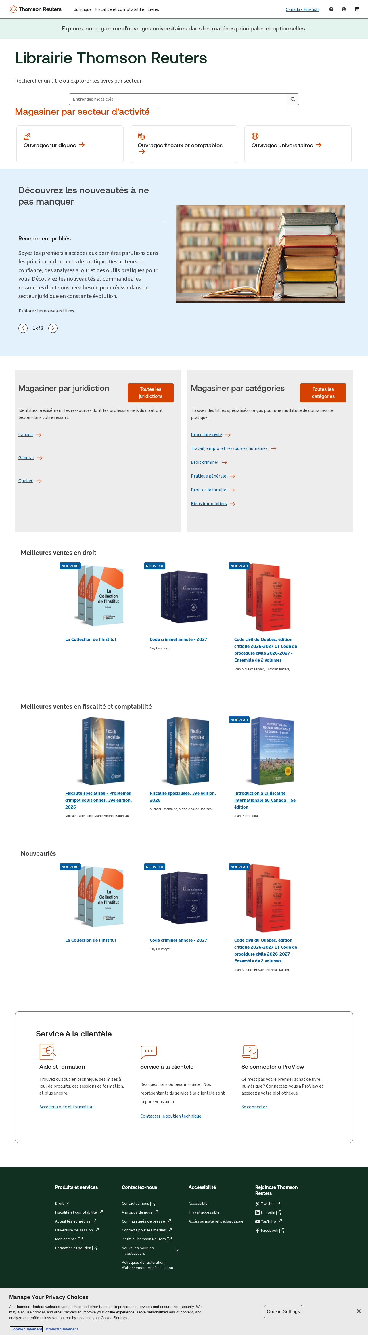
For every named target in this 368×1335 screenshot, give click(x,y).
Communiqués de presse (143, 1221)
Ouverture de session (74, 1230)
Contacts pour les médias (144, 1230)
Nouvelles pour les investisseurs (138, 1251)
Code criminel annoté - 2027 (178, 639)
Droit (59, 1203)
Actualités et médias (73, 1221)
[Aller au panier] (356, 9)
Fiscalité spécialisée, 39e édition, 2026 (183, 796)
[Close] (358, 1311)
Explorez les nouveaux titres (46, 311)
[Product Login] (344, 9)
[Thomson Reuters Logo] (37, 9)
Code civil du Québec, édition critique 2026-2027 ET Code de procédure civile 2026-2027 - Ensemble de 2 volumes (265, 650)
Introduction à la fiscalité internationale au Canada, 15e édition (265, 800)
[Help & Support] (331, 9)
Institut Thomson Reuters (144, 1239)
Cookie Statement (26, 1329)
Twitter (267, 1203)
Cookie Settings (283, 1311)
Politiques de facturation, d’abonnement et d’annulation (147, 1265)
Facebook (269, 1230)
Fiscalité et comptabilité (76, 1212)
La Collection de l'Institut (90, 639)
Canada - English (302, 9)
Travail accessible (204, 1212)
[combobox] (178, 99)
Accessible (198, 1203)
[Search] (293, 99)
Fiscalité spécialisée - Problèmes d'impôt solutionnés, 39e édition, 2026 (98, 800)
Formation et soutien (73, 1248)
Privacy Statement (60, 1329)
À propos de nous (137, 1212)
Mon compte (66, 1239)
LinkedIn (268, 1212)
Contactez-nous (135, 1203)
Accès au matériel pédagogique (216, 1221)
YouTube (268, 1221)
